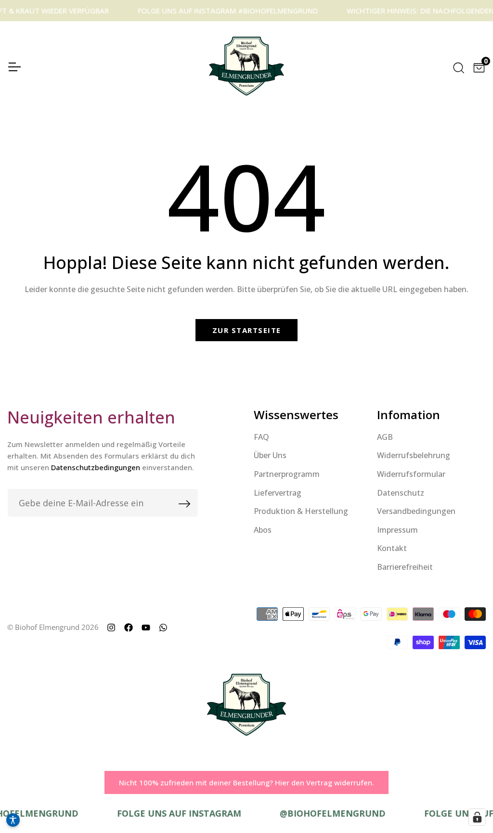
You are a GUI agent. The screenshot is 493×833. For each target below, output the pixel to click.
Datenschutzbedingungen (95, 467)
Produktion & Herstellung (301, 511)
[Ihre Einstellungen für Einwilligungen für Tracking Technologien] (477, 817)
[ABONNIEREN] (178, 502)
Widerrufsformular (411, 474)
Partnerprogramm (287, 474)
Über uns (270, 455)
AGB (385, 437)
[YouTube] (146, 627)
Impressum (397, 530)
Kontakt (392, 548)
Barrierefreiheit (405, 567)
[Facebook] (128, 627)
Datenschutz (400, 492)
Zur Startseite (246, 330)
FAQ (261, 437)
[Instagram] (111, 627)
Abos (263, 530)
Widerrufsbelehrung (413, 455)
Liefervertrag (277, 492)
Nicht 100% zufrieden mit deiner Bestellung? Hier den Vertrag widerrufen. (246, 782)
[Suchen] (458, 66)
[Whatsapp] (163, 627)
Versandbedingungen (416, 511)
